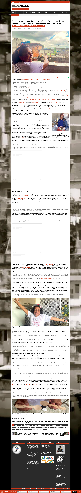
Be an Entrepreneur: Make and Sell (23, 196)
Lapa (49, 427)
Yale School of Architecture (60, 485)
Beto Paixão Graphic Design (60, 483)
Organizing (40, 12)
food (23, 427)
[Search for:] (63, 14)
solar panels (35, 384)
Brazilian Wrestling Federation (38, 130)
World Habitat (58, 469)
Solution (21, 429)
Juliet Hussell (34, 28)
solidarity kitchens (26, 267)
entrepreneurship (16, 427)
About (54, 12)
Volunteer (43, 449)
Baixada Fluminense (55, 102)
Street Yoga (66, 270)
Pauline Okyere (24, 28)
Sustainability (27, 429)
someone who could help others (46, 278)
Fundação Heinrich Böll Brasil (60, 468)
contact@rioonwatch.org (45, 445)
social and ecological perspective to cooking (51, 108)
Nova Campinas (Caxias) (56, 427)
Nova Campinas (21, 102)
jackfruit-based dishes (25, 383)
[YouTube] (69, 2)
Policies (26, 12)
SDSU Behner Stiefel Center (60, 479)
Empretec (22, 137)
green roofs (28, 384)
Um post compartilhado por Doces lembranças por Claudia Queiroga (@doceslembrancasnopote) (30, 260)
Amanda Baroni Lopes (17, 28)
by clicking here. (36, 422)
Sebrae (33, 139)
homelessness (44, 427)
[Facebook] (63, 2)
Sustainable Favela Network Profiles (39, 429)
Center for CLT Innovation (60, 474)
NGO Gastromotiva (44, 103)
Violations (32, 12)
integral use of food (31, 87)
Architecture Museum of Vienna (61, 484)
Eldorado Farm (22, 97)
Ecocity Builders (58, 476)
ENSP (67, 91)
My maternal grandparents (18, 118)
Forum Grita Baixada (59, 482)
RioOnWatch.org (34, 452)
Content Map (48, 12)
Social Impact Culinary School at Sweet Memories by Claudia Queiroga (42, 99)
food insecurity (28, 345)
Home (13, 12)
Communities (19, 12)
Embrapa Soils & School (34, 97)
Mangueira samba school (34, 118)
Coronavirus (47, 425)
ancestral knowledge (19, 425)
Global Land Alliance (59, 475)
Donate (66, 12)
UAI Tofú (26, 97)
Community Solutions (39, 425)
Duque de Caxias (35, 102)
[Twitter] (67, 2)
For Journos (60, 12)
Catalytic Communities (34, 445)
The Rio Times (58, 480)
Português (18, 2)
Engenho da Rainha (49, 264)
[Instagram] (65, 2)
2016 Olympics (20, 130)
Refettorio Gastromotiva (61, 90)
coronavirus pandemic (23, 198)
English (13, 2)
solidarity (15, 429)
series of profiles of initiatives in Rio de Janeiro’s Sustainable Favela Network (35, 79)
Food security (36, 427)
